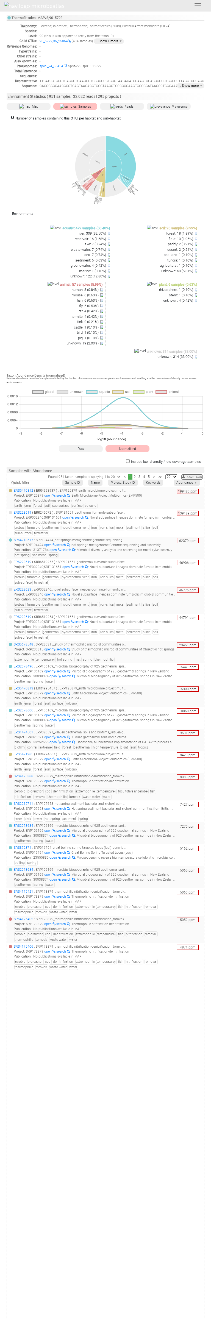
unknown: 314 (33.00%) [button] (175, 357)
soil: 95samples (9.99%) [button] (178, 228)
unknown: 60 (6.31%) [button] (177, 271)
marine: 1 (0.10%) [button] (93, 271)
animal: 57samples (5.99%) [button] (81, 284)
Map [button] (35, 106)
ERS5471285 (23, 754)
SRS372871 (22, 848)
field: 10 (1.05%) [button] (181, 239)
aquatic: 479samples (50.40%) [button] (86, 228)
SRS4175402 (23, 919)
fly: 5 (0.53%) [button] (89, 306)
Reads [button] (129, 106)
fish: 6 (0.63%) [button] (88, 300)
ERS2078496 (23, 666)
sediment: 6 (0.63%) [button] (91, 260)
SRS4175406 (23, 946)
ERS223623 (22, 589)
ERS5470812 (23, 490)
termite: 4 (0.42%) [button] (85, 317)
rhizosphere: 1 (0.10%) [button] (176, 290)
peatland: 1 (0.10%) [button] (179, 255)
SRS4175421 (23, 892)
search (61, 495)
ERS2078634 (23, 826)
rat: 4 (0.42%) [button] (89, 311)
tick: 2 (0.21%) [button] (88, 322)
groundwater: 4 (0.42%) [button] (89, 265)
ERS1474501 (23, 732)
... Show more (191, 86)
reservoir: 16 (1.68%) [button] (91, 239)
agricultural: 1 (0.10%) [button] (177, 265)
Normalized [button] (127, 449)
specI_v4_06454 (52, 66)
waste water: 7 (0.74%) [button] (89, 249)
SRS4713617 (23, 540)
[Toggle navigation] (198, 5)
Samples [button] (84, 106)
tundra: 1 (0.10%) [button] (180, 260)
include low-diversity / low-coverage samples (166, 462)
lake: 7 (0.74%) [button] (95, 244)
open (48, 495)
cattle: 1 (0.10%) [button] (86, 327)
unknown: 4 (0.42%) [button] (178, 300)
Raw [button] (81, 449)
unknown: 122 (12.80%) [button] (88, 276)
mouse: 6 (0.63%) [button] (85, 295)
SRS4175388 (23, 776)
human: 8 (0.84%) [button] (85, 290)
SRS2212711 (23, 804)
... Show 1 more (108, 41)
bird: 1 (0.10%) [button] (88, 332)
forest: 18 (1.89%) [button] (180, 233)
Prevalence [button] (179, 106)
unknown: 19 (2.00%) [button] (83, 343)
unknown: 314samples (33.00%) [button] (172, 351)
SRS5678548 (23, 644)
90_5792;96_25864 (54, 41)
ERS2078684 (23, 870)
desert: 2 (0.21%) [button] (180, 249)
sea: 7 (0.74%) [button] (95, 255)
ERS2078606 (23, 710)
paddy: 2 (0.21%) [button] (181, 244)
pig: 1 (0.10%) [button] (88, 338)
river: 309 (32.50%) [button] (92, 233)
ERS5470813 (23, 688)
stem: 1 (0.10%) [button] (181, 295)
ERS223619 (22, 512)
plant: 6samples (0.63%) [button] (178, 284)
